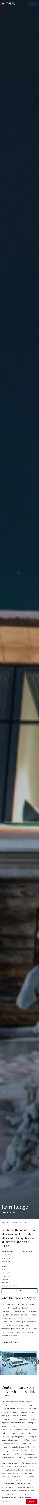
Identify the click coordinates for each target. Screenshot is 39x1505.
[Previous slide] (4, 1363)
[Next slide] (34, 1363)
